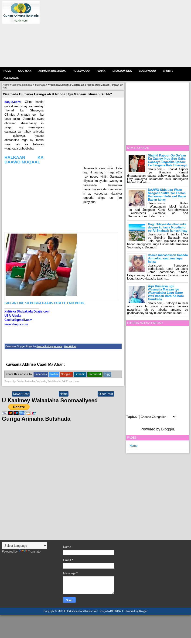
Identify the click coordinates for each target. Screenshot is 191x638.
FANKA (101, 70)
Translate (34, 551)
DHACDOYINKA (122, 70)
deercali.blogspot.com (49, 346)
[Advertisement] (114, 33)
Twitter (54, 374)
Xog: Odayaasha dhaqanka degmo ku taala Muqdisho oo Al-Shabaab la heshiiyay (167, 227)
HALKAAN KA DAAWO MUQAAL (24, 159)
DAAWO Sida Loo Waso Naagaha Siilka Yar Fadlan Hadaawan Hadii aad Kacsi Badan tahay (167, 194)
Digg (107, 374)
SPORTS (168, 70)
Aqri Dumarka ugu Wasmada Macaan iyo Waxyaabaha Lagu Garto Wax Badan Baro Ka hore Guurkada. (166, 292)
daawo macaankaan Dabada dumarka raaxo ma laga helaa (168, 258)
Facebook (40, 374)
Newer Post (21, 394)
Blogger (167, 429)
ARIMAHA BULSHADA (52, 70)
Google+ (66, 374)
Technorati (95, 374)
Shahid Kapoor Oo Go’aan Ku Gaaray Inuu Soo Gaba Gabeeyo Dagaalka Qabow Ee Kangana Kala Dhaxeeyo (167, 160)
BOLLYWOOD (147, 70)
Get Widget (70, 346)
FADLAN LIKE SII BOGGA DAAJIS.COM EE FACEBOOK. (44, 303)
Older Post (106, 394)
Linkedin (80, 374)
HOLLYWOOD (81, 70)
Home (7, 70)
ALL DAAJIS (11, 77)
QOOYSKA (24, 70)
